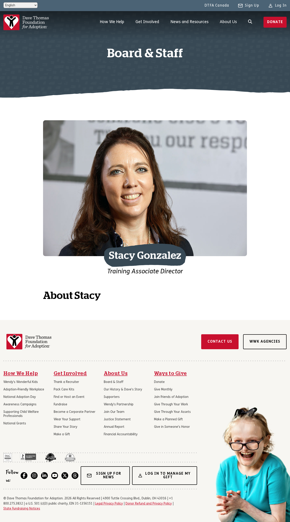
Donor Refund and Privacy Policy (149, 503)
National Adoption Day (19, 397)
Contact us (220, 342)
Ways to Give (170, 373)
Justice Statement (117, 419)
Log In (281, 5)
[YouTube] (54, 475)
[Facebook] (24, 475)
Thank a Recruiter (66, 382)
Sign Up (252, 5)
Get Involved (147, 22)
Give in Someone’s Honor (172, 427)
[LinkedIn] (44, 475)
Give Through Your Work (171, 404)
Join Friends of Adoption (171, 397)
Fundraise (60, 404)
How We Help (112, 22)
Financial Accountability (121, 434)
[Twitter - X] (64, 475)
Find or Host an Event (69, 397)
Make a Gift (62, 434)
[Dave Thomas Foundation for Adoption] (26, 22)
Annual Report (114, 427)
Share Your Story (65, 427)
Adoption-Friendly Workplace (23, 389)
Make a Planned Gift (168, 419)
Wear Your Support (67, 419)
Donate (275, 22)
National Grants (14, 423)
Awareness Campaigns (19, 404)
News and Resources (189, 22)
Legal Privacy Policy (109, 503)
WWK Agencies (264, 342)
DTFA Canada (217, 5)
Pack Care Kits (64, 389)
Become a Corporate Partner (74, 412)
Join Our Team (114, 412)
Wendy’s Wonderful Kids (20, 382)
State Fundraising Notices (21, 508)
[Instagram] (34, 475)
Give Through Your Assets (172, 412)
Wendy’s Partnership (118, 404)
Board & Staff (113, 382)
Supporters (112, 397)
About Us (228, 22)
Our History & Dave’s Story (123, 389)
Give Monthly (163, 389)
